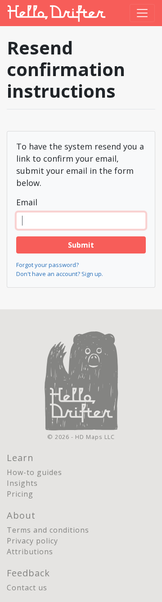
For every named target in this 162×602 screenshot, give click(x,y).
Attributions (30, 552)
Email (26, 202)
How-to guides (34, 472)
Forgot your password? (47, 265)
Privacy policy (32, 541)
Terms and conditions (48, 530)
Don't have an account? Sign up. (59, 274)
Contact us (27, 588)
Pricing (20, 494)
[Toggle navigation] (142, 13)
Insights (22, 483)
